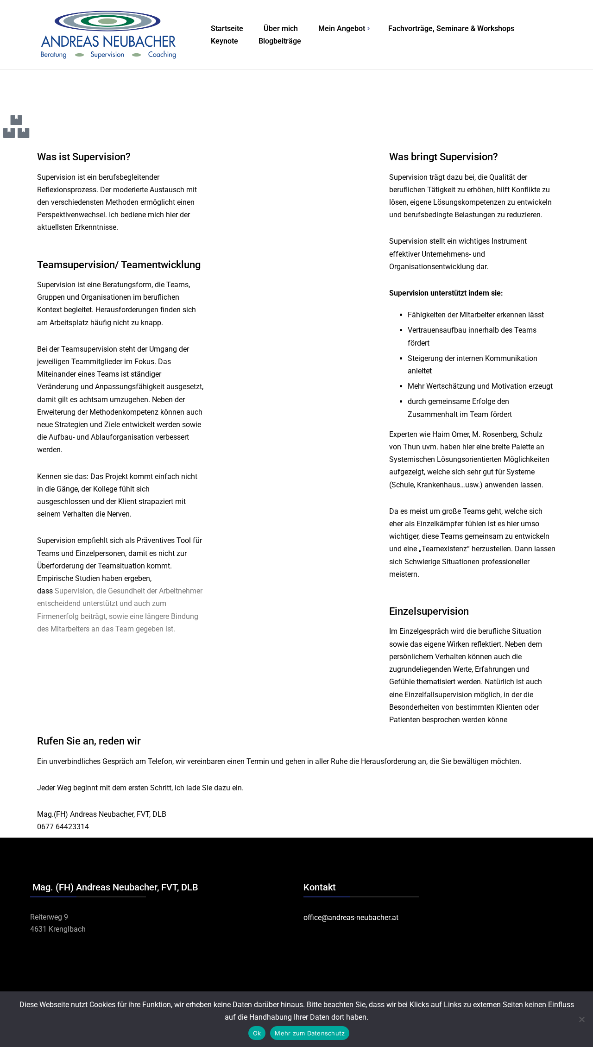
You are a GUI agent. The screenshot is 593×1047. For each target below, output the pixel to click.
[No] (581, 1019)
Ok (257, 1033)
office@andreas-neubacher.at (350, 917)
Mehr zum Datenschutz (310, 1033)
